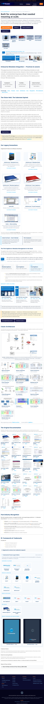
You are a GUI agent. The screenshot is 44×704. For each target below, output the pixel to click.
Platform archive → (16, 422)
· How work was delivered (26, 680)
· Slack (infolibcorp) (5, 685)
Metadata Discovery (35, 521)
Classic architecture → (27, 27)
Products (13, 90)
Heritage (28, 4)
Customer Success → (20, 320)
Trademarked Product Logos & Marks (22, 555)
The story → (12, 54)
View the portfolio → (6, 27)
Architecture (22, 90)
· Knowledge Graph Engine (6, 680)
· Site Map (13, 681)
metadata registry (15, 521)
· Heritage (13, 678)
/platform (29, 139)
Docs (27, 90)
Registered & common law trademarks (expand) (14, 550)
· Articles (34, 678)
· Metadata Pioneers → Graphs (37, 683)
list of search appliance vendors (24, 521)
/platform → (30, 422)
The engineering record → (7, 320)
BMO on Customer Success (35, 524)
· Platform (3, 678)
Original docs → (5, 31)
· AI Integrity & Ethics (15, 685)
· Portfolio (13, 680)
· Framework (24, 678)
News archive (5, 92)
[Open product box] (32, 156)
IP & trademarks (39, 90)
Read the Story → (5, 132)
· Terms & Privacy (15, 683)
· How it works (4, 681)
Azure (17, 90)
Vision (8, 90)
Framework (34, 5)
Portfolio (35, 4)
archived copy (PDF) (8, 528)
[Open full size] (11, 156)
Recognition (32, 90)
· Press (3, 686)
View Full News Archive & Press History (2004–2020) (15, 666)
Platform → (16, 27)
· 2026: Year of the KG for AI (37, 680)
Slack (41, 3)
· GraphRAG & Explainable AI (37, 681)
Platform (21, 4)
